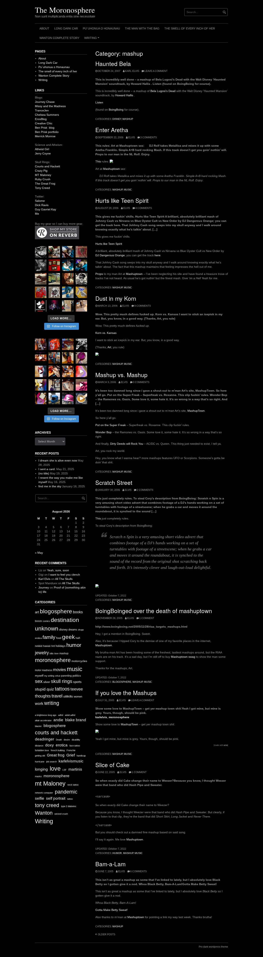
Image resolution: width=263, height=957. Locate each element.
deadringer (44, 739)
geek (68, 637)
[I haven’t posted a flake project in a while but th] (54, 398)
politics (77, 675)
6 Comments (138, 871)
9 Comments (142, 305)
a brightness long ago (45, 715)
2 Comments (145, 490)
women (78, 696)
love (56, 653)
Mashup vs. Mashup (121, 375)
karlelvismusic (71, 761)
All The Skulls (64, 579)
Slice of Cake (112, 765)
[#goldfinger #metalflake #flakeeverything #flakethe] (81, 398)
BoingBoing (116, 109)
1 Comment (146, 618)
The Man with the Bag (142, 28)
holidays (61, 645)
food (58, 638)
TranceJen (42, 110)
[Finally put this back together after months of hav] (68, 358)
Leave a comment (155, 71)
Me (37, 213)
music (128, 189)
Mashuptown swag (183, 656)
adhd (60, 715)
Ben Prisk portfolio (47, 132)
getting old (40, 755)
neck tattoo (72, 785)
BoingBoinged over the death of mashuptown (153, 611)
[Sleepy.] (54, 251)
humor (117, 853)
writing (51, 703)
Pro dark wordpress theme (213, 946)
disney (116, 119)
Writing (92, 39)
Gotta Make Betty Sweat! (111, 910)
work (39, 703)
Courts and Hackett (47, 166)
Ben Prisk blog (44, 127)
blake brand (75, 720)
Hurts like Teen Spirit (122, 200)
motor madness (43, 670)
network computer (44, 792)
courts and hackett (56, 732)
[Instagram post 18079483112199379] (40, 358)
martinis (75, 769)
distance (39, 745)
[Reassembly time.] (68, 385)
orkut (57, 676)
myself (39, 675)
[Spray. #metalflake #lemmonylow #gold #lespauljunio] (40, 385)
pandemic (66, 792)
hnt (53, 646)
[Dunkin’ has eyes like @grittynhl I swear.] (54, 292)
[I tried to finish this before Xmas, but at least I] (40, 371)
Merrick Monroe (45, 136)
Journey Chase (45, 101)
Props (99, 274)
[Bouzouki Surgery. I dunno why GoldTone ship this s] (68, 344)
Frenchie (71, 750)
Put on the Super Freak (110, 425)
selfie (39, 798)
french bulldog (58, 750)
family (49, 637)
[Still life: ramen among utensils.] (40, 251)
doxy (49, 745)
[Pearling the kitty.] (81, 385)
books (78, 612)
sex (39, 681)
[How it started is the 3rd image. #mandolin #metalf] (54, 385)
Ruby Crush (42, 179)
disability (76, 739)
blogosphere (121, 681)
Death (59, 739)
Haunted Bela (113, 63)
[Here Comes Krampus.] (81, 371)
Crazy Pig (41, 170)
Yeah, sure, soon (58, 570)
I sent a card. (46, 469)
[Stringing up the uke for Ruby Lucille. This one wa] (40, 398)
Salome (40, 200)
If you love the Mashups (126, 692)
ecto (225, 745)
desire (67, 739)
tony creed (47, 805)
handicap (81, 755)
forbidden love (42, 750)
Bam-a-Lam (110, 864)
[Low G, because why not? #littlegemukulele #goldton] (81, 358)
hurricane (39, 761)
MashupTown (196, 410)
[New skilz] (54, 371)
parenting (66, 675)
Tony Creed (42, 187)
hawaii (47, 646)
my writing (49, 676)
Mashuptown (111, 168)
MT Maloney (43, 175)
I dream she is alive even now (57, 460)
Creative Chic (43, 123)
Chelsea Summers (47, 114)
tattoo (70, 799)
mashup (127, 119)
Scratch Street (113, 482)
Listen (99, 102)
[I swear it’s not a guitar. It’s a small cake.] (68, 306)
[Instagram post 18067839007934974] (68, 398)
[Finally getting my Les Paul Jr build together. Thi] (68, 371)
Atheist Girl (42, 149)
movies (59, 669)
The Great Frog (45, 183)
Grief (70, 755)
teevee (76, 689)
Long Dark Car (66, 28)
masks (38, 776)
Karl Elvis (132, 71)
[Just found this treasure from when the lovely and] (81, 292)
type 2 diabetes (68, 806)
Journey (43, 587)
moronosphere (119, 717)
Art (109, 347)
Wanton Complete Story (59, 38)
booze (38, 621)
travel (57, 695)
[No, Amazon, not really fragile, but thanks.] (54, 344)
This (98, 161)
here (157, 255)
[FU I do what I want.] (81, 306)
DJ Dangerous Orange (110, 255)
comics (46, 621)
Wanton (44, 813)
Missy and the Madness (50, 106)
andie (58, 720)
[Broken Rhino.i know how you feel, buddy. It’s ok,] (68, 292)
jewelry (42, 652)
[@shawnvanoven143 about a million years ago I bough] (54, 265)
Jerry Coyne (43, 153)
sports (77, 682)
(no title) (43, 473)
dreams (72, 629)
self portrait (55, 798)
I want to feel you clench (64, 574)
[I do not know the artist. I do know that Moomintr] (40, 306)
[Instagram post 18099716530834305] (68, 265)
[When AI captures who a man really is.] (81, 279)
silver (46, 682)
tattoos (62, 689)
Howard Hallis (124, 95)
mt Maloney (50, 783)
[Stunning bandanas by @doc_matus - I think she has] (40, 292)
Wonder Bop (103, 432)
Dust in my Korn (115, 298)
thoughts (43, 696)
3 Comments (148, 137)
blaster (38, 726)
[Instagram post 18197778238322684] (81, 265)
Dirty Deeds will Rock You (126, 443)
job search (51, 761)
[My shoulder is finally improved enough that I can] (40, 344)
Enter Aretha (111, 130)
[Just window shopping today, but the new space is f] (54, 279)
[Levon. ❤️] (68, 279)
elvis (131, 137)
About (44, 28)
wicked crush (61, 814)
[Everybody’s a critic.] (68, 251)
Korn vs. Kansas (106, 332)
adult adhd (70, 715)
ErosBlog (41, 119)
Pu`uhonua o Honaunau (101, 28)
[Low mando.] (81, 344)
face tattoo (74, 745)
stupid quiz (44, 689)
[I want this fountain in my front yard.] (40, 279)
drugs (81, 629)
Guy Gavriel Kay (45, 209)
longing (41, 769)
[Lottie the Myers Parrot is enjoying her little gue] (81, 251)
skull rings (61, 681)
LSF (64, 770)
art (37, 612)
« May (39, 552)
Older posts (106, 934)
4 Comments (143, 208)
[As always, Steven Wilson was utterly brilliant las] (54, 306)
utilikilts (68, 696)
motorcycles (79, 661)
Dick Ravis (41, 205)
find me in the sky (49, 486)
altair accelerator (43, 720)
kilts (52, 653)
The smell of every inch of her (189, 28)
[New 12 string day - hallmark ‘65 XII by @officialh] (54, 358)
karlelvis (101, 717)
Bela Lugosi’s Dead (162, 91)
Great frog (56, 755)
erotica (38, 638)
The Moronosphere (65, 10)
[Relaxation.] (40, 265)
